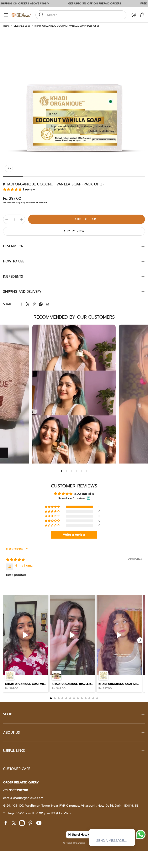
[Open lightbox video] (25, 644)
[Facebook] (21, 304)
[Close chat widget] (131, 824)
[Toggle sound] (109, 456)
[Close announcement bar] (144, 3)
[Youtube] (39, 823)
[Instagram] (22, 823)
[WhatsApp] (41, 304)
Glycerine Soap (21, 26)
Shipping (20, 202)
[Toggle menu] (5, 15)
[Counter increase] (21, 219)
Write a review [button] (74, 534)
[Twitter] (27, 304)
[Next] (140, 640)
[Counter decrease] (6, 219)
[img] (15, 559)
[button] (81, 15)
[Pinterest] (34, 304)
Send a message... (111, 841)
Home (6, 26)
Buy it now (74, 231)
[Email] (47, 304)
